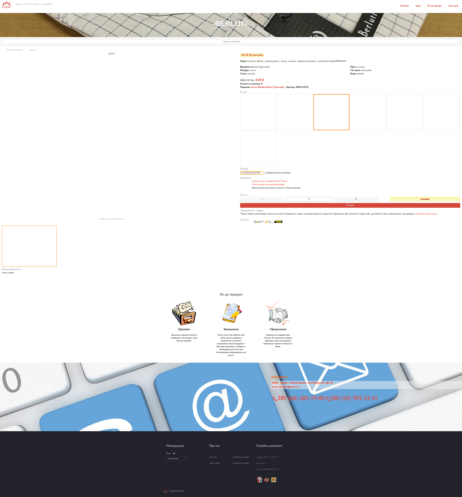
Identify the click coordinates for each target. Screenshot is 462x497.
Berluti (33, 50)
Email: (286, 387)
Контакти (454, 6)
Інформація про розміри (279, 173)
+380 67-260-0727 (271, 457)
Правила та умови (241, 463)
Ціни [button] (418, 6)
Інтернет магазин (14, 50)
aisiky (263, 463)
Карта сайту (214, 463)
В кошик (350, 205)
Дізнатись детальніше (426, 214)
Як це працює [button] (434, 6)
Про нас (213, 457)
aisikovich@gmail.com (270, 469)
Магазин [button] (404, 6)
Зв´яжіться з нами (241, 457)
